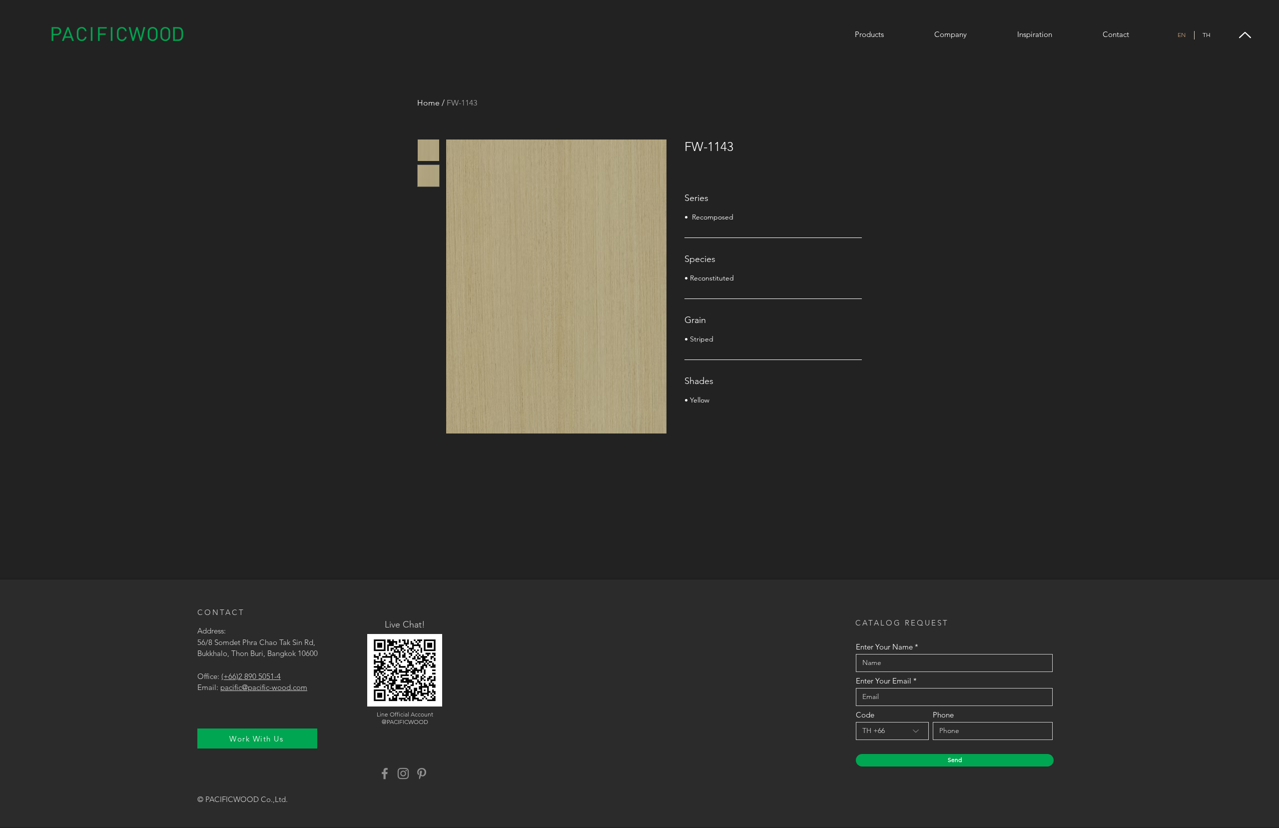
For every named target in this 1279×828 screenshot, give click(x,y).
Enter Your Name (884, 646)
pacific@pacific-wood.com (263, 687)
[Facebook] (384, 773)
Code (865, 714)
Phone (943, 714)
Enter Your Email (883, 680)
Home (428, 103)
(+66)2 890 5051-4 (251, 676)
